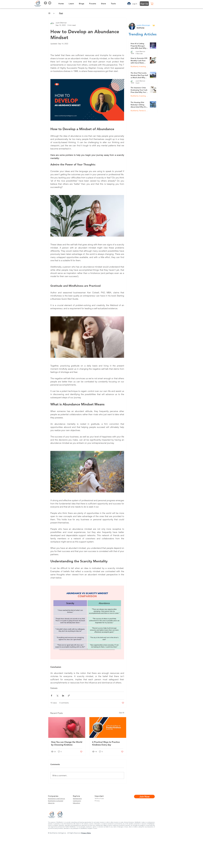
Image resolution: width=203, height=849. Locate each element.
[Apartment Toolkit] (49, 13)
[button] (71, 3)
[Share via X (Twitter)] (57, 695)
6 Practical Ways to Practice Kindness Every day (106, 743)
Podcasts (53, 688)
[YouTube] (49, 2)
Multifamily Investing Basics (139, 67)
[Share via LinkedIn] (63, 695)
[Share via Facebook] (51, 695)
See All (121, 713)
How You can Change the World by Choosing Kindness (66, 743)
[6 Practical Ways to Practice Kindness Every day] (107, 727)
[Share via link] (69, 695)
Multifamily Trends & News (139, 111)
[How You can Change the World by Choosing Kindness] (66, 727)
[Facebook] (45, 2)
